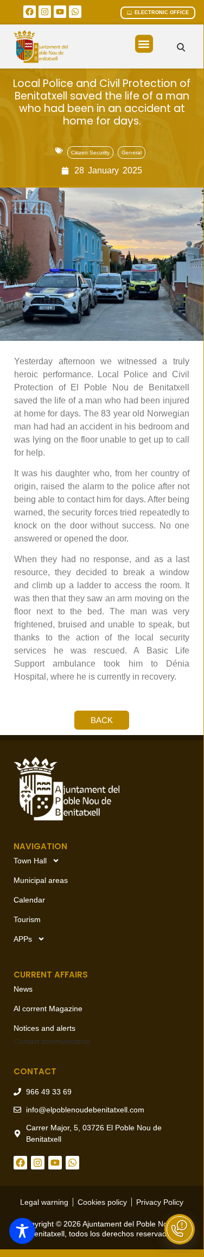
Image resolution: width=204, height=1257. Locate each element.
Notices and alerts (44, 1028)
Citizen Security (90, 152)
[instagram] (45, 11)
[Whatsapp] (75, 11)
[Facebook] (29, 11)
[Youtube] (60, 11)
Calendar (29, 899)
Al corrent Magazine (48, 1008)
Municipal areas (41, 880)
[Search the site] (181, 47)
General (132, 152)
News (23, 989)
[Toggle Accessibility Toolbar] (22, 1231)
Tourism (27, 919)
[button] (144, 44)
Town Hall (30, 860)
